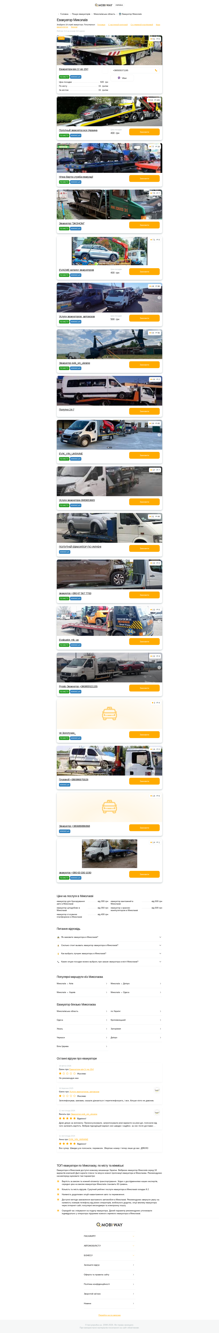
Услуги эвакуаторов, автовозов (77, 316)
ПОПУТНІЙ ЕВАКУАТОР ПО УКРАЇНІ (80, 546)
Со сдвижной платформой (142, 25)
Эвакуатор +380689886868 (74, 826)
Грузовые (101, 25)
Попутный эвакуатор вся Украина (78, 130)
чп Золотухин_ (67, 732)
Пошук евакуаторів (81, 14)
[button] (107, 124)
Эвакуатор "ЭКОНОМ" (71, 223)
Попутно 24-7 (66, 409)
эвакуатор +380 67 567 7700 (75, 593)
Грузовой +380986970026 (73, 779)
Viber (124, 78)
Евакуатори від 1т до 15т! (73, 69)
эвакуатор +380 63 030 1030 (75, 872)
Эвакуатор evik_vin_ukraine (74, 363)
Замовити (144, 132)
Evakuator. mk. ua (69, 639)
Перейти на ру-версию (109, 1315)
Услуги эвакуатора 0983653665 (77, 500)
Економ (74, 27)
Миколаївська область (104, 14)
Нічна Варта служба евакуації (76, 176)
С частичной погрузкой (118, 25)
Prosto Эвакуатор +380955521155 (78, 686)
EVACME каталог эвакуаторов (76, 269)
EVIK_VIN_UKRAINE (71, 453)
